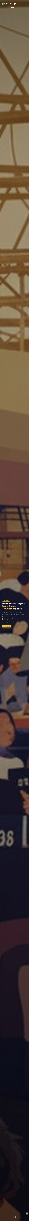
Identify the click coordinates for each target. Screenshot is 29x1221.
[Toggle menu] (25, 4)
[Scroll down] (15, 1217)
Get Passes (7, 626)
